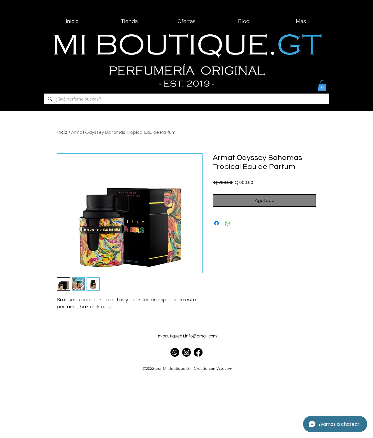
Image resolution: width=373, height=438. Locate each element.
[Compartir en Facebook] (216, 223)
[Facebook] (198, 352)
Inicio (62, 132)
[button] (322, 85)
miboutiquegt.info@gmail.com (187, 336)
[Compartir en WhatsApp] (227, 223)
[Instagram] (186, 352)
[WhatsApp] (174, 352)
